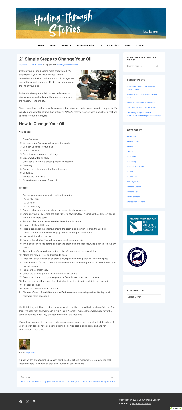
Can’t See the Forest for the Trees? (142, 107)
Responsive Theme (141, 403)
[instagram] (34, 401)
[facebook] (20, 401)
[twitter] (27, 401)
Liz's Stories (132, 176)
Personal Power (133, 192)
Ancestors (131, 146)
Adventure (131, 136)
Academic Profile (85, 45)
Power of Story (133, 197)
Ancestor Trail (133, 141)
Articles (53, 45)
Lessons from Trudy (135, 166)
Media (128, 45)
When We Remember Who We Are (141, 102)
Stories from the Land (136, 202)
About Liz (112, 45)
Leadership (131, 161)
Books (65, 45)
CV (100, 45)
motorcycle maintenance (67, 64)
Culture (130, 151)
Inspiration (131, 156)
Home (41, 45)
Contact (140, 45)
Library (130, 172)
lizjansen (30, 352)
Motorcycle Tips (133, 182)
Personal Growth (134, 187)
